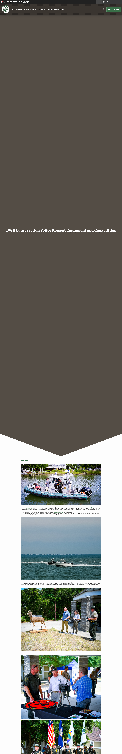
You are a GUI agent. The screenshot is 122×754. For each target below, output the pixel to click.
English (99, 2)
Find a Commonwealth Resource (113, 1)
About (62, 9)
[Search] (103, 9)
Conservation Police (53, 9)
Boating (37, 9)
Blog (26, 460)
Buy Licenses (113, 9)
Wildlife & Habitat (17, 9)
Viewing (43, 9)
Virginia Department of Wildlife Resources (18, 1)
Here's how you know (31, 2)
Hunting (26, 9)
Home (22, 460)
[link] (72, 507)
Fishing (32, 9)
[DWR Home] (5, 9)
